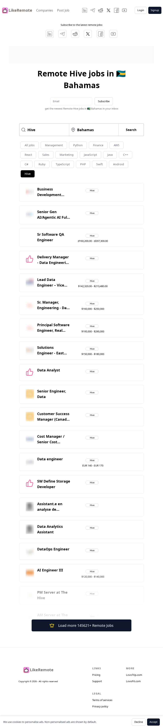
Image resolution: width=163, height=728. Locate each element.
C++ (125, 155)
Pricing (96, 675)
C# (26, 164)
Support (97, 681)
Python (78, 145)
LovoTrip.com (134, 675)
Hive (28, 174)
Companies (44, 10)
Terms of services (102, 700)
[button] (53, 192)
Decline (138, 722)
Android (118, 164)
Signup (155, 10)
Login (140, 10)
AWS (116, 145)
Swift (99, 164)
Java (110, 155)
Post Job (63, 10)
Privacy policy (100, 706)
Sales (45, 155)
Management (54, 145)
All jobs (30, 145)
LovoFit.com (133, 681)
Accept (153, 722)
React (28, 155)
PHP (83, 164)
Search (131, 130)
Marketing (67, 155)
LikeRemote (20, 10)
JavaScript (90, 155)
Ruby (42, 164)
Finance (98, 145)
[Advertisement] (81, 55)
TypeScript (63, 164)
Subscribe (104, 101)
